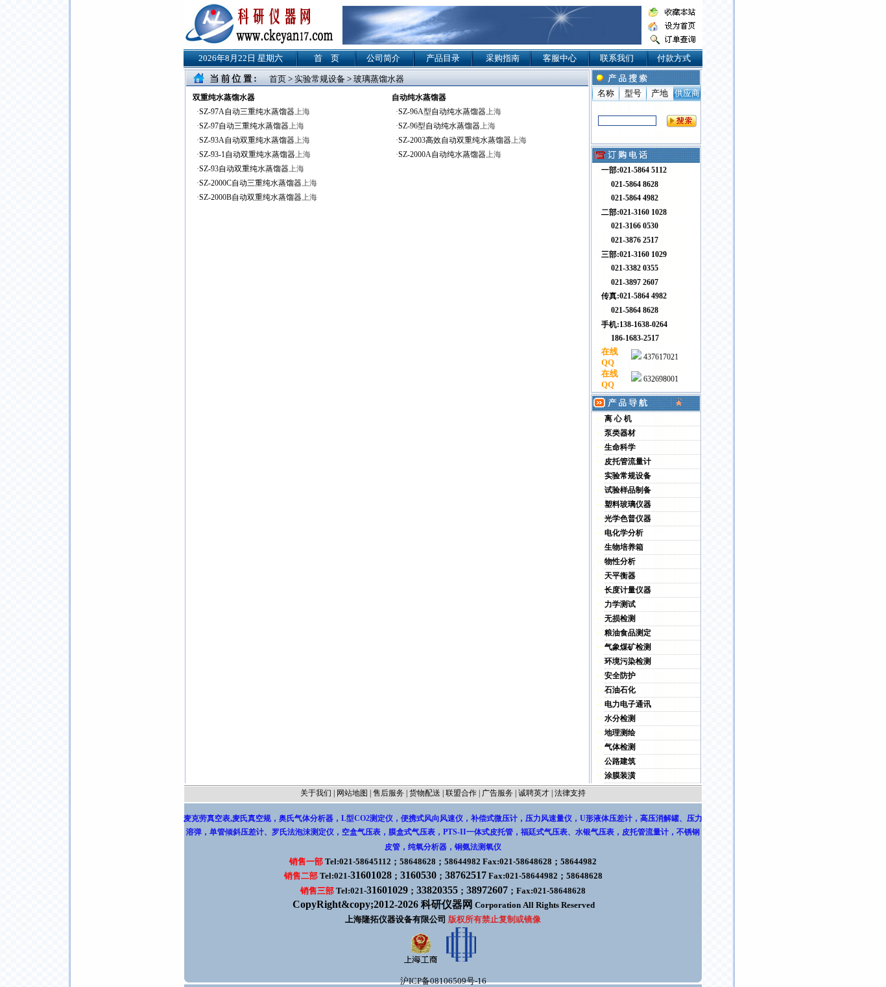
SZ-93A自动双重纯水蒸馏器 (254, 140)
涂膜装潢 (620, 775)
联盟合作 (461, 793)
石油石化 (620, 689)
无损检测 (620, 618)
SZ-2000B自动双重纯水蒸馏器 (258, 197)
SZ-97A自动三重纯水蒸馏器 (254, 111)
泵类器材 (620, 432)
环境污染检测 (628, 661)
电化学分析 (624, 532)
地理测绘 (620, 732)
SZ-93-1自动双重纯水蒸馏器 (255, 154)
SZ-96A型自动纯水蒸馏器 (449, 111)
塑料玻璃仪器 (628, 504)
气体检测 (620, 746)
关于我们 (315, 793)
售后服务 (388, 793)
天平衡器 (620, 575)
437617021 (659, 356)
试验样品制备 (628, 489)
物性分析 (620, 561)
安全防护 (620, 675)
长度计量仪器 (628, 589)
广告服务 (497, 793)
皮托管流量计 (628, 461)
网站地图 (352, 793)
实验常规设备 (319, 79)
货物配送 (424, 793)
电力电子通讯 (628, 704)
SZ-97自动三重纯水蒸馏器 (251, 125)
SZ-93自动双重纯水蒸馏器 (251, 168)
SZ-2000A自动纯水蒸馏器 (449, 154)
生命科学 (620, 447)
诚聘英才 (533, 793)
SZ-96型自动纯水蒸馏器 (447, 125)
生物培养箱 (624, 547)
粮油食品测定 (628, 632)
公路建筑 (620, 761)
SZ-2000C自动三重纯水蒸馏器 (258, 183)
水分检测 (620, 718)
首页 (277, 79)
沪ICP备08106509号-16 (443, 981)
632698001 (659, 379)
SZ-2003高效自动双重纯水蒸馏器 (462, 140)
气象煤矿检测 (628, 647)
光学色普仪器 (628, 518)
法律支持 (570, 793)
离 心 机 (618, 418)
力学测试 (620, 604)
